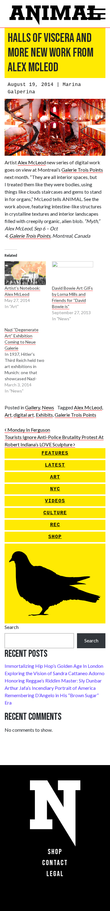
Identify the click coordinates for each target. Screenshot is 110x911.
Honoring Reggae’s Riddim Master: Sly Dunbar (53, 680)
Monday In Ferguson (28, 430)
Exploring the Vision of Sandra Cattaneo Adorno (55, 673)
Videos (55, 501)
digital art (23, 415)
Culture (55, 513)
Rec (55, 525)
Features (55, 453)
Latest (55, 465)
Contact (55, 862)
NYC (55, 489)
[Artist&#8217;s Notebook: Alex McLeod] (25, 273)
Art (8, 415)
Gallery (32, 407)
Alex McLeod (32, 162)
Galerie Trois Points (82, 170)
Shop (55, 537)
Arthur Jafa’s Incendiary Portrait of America (50, 688)
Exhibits (44, 415)
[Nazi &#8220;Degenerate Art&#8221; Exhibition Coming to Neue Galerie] (28, 360)
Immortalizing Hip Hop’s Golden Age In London (54, 666)
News (48, 407)
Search (12, 627)
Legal (55, 873)
